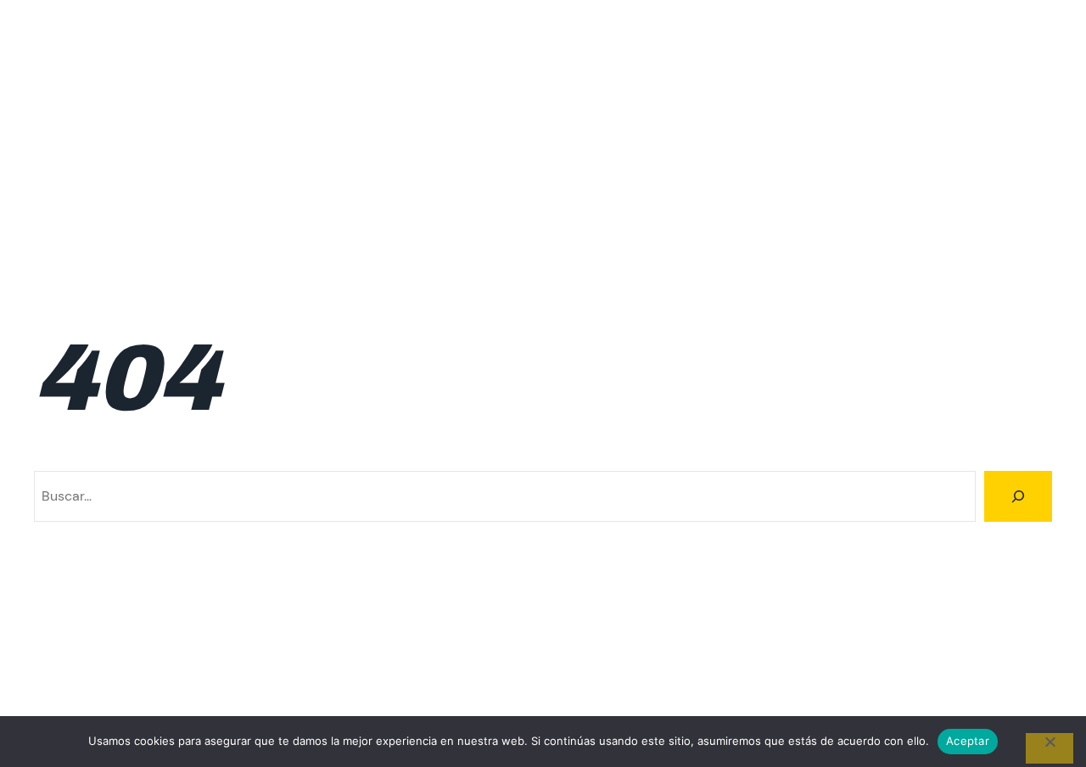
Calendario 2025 (313, 89)
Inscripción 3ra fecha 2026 (403, 131)
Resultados (1017, 173)
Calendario (207, 89)
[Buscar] (1018, 496)
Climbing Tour (82, 47)
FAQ (663, 89)
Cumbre (536, 89)
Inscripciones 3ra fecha (653, 173)
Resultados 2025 (716, 216)
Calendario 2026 (438, 89)
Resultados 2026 (843, 216)
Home (715, 89)
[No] (1049, 748)
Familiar (605, 89)
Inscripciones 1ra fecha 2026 (303, 173)
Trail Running (1012, 216)
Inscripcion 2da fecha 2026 (214, 131)
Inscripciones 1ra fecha (122, 173)
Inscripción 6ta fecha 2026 (968, 131)
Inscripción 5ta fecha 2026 (780, 131)
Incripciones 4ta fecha (823, 89)
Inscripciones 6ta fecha (820, 173)
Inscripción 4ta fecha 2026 (591, 131)
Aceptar (967, 740)
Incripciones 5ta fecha (982, 89)
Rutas (934, 216)
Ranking (937, 173)
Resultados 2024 (590, 216)
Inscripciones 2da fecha (486, 173)
